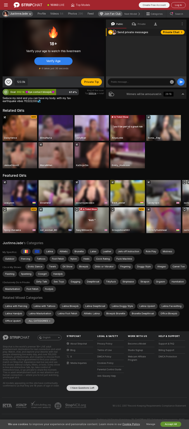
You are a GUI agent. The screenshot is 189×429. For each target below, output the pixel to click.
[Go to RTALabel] (8, 406)
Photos (75, 13)
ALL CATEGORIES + (40, 320)
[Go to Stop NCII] (76, 406)
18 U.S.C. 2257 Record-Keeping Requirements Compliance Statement (149, 406)
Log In (178, 5)
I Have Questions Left (82, 387)
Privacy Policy (104, 343)
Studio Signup (135, 350)
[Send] (181, 82)
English (47, 337)
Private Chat (171, 32)
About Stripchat (78, 343)
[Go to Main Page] (28, 5)
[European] (37, 251)
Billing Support (166, 350)
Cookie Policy (131, 424)
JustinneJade (13, 243)
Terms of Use (104, 350)
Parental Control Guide (109, 369)
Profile (41, 13)
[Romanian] (26, 251)
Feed (90, 13)
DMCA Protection (168, 356)
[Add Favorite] (8, 82)
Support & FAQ (166, 343)
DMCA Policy (104, 356)
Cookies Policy (105, 363)
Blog (72, 350)
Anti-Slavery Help (106, 376)
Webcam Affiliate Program (137, 358)
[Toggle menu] (6, 5)
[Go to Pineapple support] (58, 405)
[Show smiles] (172, 82)
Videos (56, 13)
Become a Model (137, 343)
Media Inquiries (79, 363)
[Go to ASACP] (22, 406)
